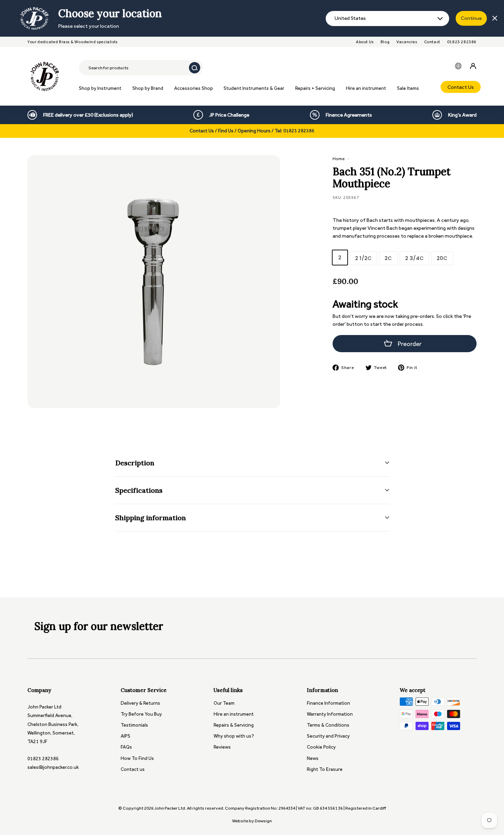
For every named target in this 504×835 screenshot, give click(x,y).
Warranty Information (330, 714)
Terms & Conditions (328, 725)
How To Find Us (137, 758)
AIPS (125, 736)
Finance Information (328, 703)
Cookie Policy (321, 747)
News (313, 758)
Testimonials (134, 725)
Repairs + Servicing (315, 88)
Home (339, 158)
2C (388, 258)
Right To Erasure (325, 769)
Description (134, 462)
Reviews (222, 747)
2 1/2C (363, 258)
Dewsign (263, 820)
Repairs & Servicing (234, 725)
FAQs (126, 747)
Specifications (139, 490)
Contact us (133, 769)
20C (442, 258)
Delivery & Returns (140, 703)
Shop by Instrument (100, 88)
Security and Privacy (328, 736)
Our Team (224, 703)
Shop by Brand (147, 88)
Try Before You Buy (141, 714)
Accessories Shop (193, 88)
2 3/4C (414, 258)
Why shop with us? (234, 736)
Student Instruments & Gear (254, 88)
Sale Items (408, 88)
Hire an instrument (366, 88)
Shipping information (150, 517)
